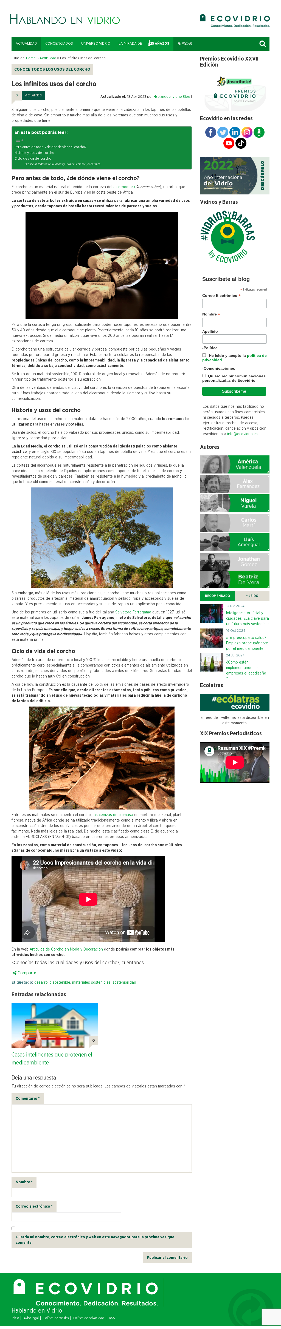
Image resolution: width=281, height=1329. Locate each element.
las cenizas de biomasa (112, 815)
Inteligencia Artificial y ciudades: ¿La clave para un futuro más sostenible (247, 618)
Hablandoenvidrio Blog (172, 97)
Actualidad (26, 43)
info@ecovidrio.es (242, 434)
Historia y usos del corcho (34, 153)
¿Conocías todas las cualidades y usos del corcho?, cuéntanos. (63, 164)
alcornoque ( (123, 187)
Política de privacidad (88, 1318)
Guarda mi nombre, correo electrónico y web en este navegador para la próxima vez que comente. (95, 1240)
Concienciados (59, 43)
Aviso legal (31, 1318)
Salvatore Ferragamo (133, 612)
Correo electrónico (34, 1207)
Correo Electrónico (221, 295)
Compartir (26, 973)
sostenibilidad (124, 982)
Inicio (15, 1318)
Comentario (28, 1099)
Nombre (24, 1182)
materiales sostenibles (91, 982)
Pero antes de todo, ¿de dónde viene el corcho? (50, 147)
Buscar (262, 44)
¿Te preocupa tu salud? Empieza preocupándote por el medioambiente (247, 643)
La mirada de (130, 43)
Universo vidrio (95, 43)
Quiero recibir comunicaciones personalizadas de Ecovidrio (234, 378)
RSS (112, 1318)
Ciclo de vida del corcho (33, 158)
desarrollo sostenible (52, 982)
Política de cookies (56, 1318)
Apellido (210, 331)
